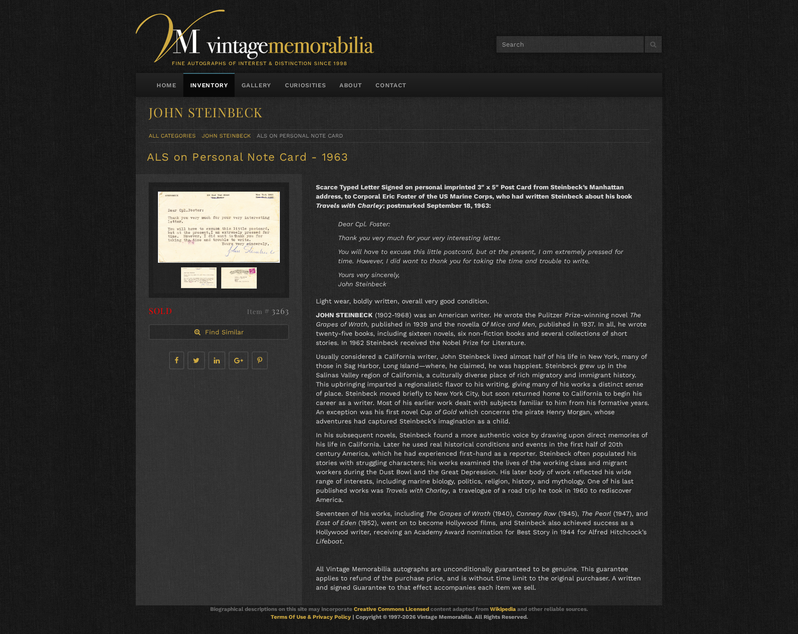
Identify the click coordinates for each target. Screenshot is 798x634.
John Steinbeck (226, 136)
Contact (390, 85)
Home (166, 85)
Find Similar (222, 332)
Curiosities (305, 85)
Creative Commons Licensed (391, 609)
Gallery (256, 85)
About (350, 85)
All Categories (172, 136)
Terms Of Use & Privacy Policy (311, 617)
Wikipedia (503, 609)
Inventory (209, 85)
